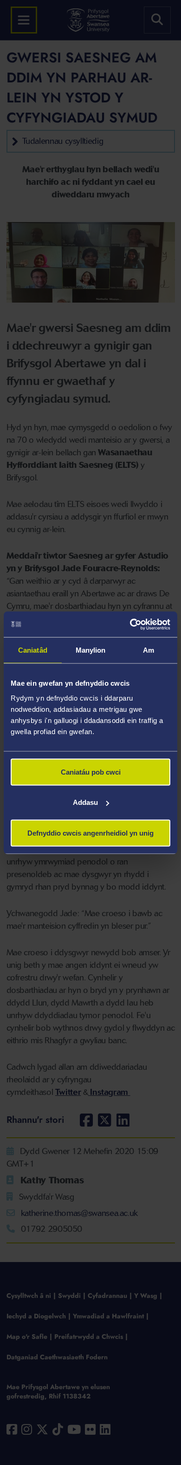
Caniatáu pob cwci (91, 772)
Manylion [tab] (91, 650)
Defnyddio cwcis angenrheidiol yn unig (90, 833)
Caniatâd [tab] (32, 650)
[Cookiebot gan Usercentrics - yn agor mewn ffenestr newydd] (130, 624)
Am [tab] (148, 650)
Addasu (85, 802)
